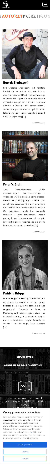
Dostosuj (25, 451)
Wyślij (25, 386)
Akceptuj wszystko (25, 445)
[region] (25, 436)
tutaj (30, 432)
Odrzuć (25, 458)
